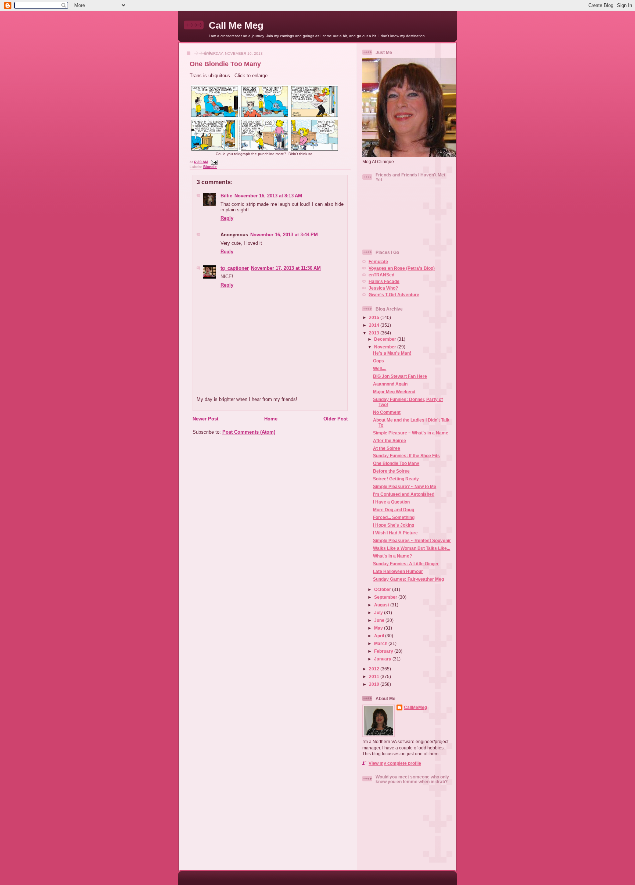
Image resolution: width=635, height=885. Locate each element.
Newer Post (205, 419)
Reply (226, 218)
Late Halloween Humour (398, 571)
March (381, 643)
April (379, 635)
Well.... (379, 368)
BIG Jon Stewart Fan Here (400, 376)
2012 (374, 668)
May (379, 628)
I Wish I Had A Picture (395, 532)
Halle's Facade (384, 281)
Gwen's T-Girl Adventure (394, 294)
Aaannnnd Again (390, 383)
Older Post (335, 419)
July (379, 612)
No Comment (387, 412)
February (384, 651)
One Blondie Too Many (225, 64)
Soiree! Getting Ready (396, 478)
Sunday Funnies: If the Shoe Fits (406, 455)
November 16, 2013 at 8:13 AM (268, 195)
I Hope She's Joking (393, 525)
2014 (374, 325)
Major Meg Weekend (394, 391)
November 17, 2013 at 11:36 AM (286, 268)
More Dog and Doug (393, 509)
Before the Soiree (391, 471)
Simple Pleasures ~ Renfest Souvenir (412, 540)
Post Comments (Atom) (248, 432)
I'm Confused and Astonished (403, 494)
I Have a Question (391, 501)
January (383, 658)
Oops (378, 360)
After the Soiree (389, 440)
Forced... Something (394, 517)
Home (270, 419)
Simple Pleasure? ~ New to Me (404, 486)
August (382, 604)
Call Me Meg (236, 25)
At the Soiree (386, 448)
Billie (226, 195)
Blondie (210, 167)
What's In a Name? (392, 555)
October (383, 589)
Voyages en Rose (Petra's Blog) (402, 268)
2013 (374, 332)
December (385, 339)
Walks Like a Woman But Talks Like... (411, 548)
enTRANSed (381, 274)
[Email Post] (213, 162)
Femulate (378, 261)
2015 (374, 317)
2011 (374, 676)
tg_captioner (234, 268)
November (385, 346)
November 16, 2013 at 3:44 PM (284, 234)
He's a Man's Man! (392, 353)
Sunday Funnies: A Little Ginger (406, 563)
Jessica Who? (383, 288)
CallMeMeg (415, 707)
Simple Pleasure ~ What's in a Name (410, 432)
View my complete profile (395, 763)
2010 (374, 684)
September (386, 597)
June (379, 620)
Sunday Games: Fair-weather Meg (408, 579)
